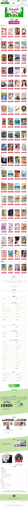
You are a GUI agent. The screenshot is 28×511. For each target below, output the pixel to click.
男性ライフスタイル (18, 316)
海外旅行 (17, 319)
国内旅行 (4, 319)
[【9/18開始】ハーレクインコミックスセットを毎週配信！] (14, 5)
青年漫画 (17, 333)
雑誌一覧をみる (8, 432)
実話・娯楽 (17, 305)
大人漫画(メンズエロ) (6, 377)
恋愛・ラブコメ (18, 342)
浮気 (8, 282)
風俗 (11, 282)
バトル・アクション (18, 345)
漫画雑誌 (4, 380)
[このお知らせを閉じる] (27, 5)
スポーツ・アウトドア (6, 316)
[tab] (5, 3)
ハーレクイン (4, 342)
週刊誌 (4, 305)
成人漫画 (17, 365)
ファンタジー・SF (5, 348)
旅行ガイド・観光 (18, 380)
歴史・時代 (4, 359)
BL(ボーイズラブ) (18, 362)
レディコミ (4, 362)
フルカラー (15, 282)
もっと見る (25, 26)
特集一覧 (14, 292)
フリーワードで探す (14, 286)
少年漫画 (4, 333)
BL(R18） (4, 368)
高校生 (19, 282)
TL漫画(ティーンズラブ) (6, 374)
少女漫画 (4, 336)
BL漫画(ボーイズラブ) (19, 374)
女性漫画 (17, 336)
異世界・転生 (17, 348)
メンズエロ (4, 365)
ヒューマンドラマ (5, 345)
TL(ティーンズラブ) (18, 359)
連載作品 (17, 368)
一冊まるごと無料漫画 (19, 377)
